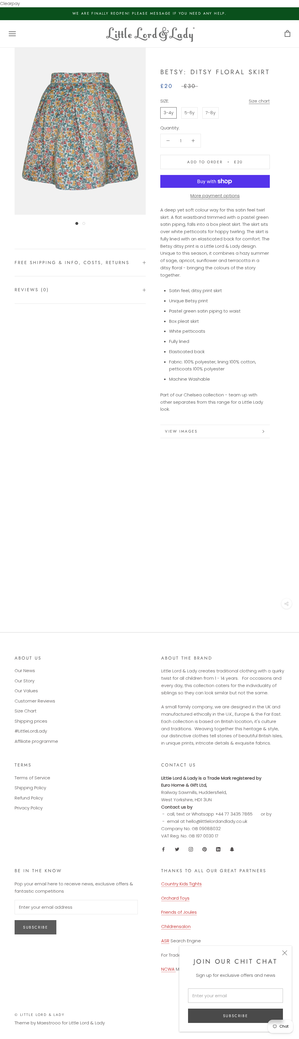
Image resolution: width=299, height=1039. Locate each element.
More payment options (215, 195)
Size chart (259, 101)
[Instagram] (191, 849)
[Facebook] (163, 849)
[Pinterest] (204, 849)
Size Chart (25, 711)
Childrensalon (176, 926)
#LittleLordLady (31, 731)
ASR (165, 941)
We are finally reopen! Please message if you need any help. (149, 13)
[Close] (284, 952)
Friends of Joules (179, 912)
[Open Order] (287, 33)
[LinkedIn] (218, 849)
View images (181, 431)
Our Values (26, 691)
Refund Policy (29, 798)
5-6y (189, 113)
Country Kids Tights (181, 884)
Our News (25, 670)
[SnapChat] (232, 849)
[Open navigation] (12, 33)
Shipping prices (31, 721)
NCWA (168, 969)
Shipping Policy (30, 788)
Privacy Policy (29, 808)
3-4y (168, 113)
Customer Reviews (35, 701)
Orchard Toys (175, 898)
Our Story (24, 681)
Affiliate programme (36, 741)
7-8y (210, 113)
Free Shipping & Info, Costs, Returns (72, 262)
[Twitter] (177, 849)
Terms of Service (32, 778)
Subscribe (235, 1016)
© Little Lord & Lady (40, 1014)
